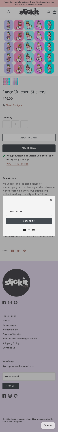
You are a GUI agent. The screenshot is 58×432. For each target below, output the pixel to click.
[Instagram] (29, 230)
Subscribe (29, 221)
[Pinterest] (33, 230)
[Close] (51, 200)
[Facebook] (24, 230)
